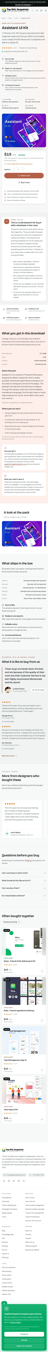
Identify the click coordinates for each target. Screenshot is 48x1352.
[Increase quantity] (23, 170)
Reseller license (7, 1286)
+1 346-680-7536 (38, 1175)
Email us (28, 860)
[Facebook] (4, 1181)
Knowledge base (8, 1234)
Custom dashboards (9, 1205)
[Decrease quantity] (14, 170)
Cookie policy (6, 1279)
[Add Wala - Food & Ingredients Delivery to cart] (42, 1020)
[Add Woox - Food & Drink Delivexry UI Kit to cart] (42, 971)
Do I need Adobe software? (13, 895)
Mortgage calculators (9, 1209)
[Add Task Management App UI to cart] (42, 1070)
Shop (10, 18)
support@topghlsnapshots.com (15, 464)
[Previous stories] (4, 793)
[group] (24, 819)
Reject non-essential (24, 1346)
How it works (29, 1197)
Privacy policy (6, 1275)
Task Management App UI (15, 1060)
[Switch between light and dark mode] (37, 10)
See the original (40, 690)
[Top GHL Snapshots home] (15, 10)
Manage (24, 1340)
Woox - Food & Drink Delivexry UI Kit (19, 961)
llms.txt (4, 1250)
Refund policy (6, 1271)
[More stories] (9, 793)
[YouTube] (14, 1181)
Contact (28, 1234)
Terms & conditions (8, 1267)
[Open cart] (41, 10)
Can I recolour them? (11, 888)
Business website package (34, 1209)
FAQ (3, 1238)
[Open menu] (46, 10)
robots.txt (5, 1253)
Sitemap (5, 1246)
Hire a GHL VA (30, 1201)
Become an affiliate (32, 1250)
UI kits (4, 1217)
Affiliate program (31, 1246)
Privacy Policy (15, 1322)
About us (28, 1230)
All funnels (5, 1201)
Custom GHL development (34, 1213)
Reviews (5, 1242)
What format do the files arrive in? (16, 880)
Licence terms (7, 1283)
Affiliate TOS (6, 1294)
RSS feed (5, 1257)
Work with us (29, 1242)
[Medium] (24, 1181)
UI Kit (16, 18)
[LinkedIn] (19, 1181)
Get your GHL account (33, 1220)
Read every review (8, 756)
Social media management (34, 1205)
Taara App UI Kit (11, 1109)
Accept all (24, 1334)
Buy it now (25, 182)
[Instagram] (9, 1181)
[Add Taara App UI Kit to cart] (42, 1119)
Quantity (7, 169)
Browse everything (10, 922)
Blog (3, 1230)
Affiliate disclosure (8, 1290)
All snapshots (6, 1197)
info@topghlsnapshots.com (15, 1175)
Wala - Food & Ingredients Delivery (19, 1010)
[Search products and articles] (32, 10)
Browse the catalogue (23, 5)
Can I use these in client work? (15, 873)
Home (3, 18)
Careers (28, 1238)
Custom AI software (32, 1217)
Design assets (7, 1213)
